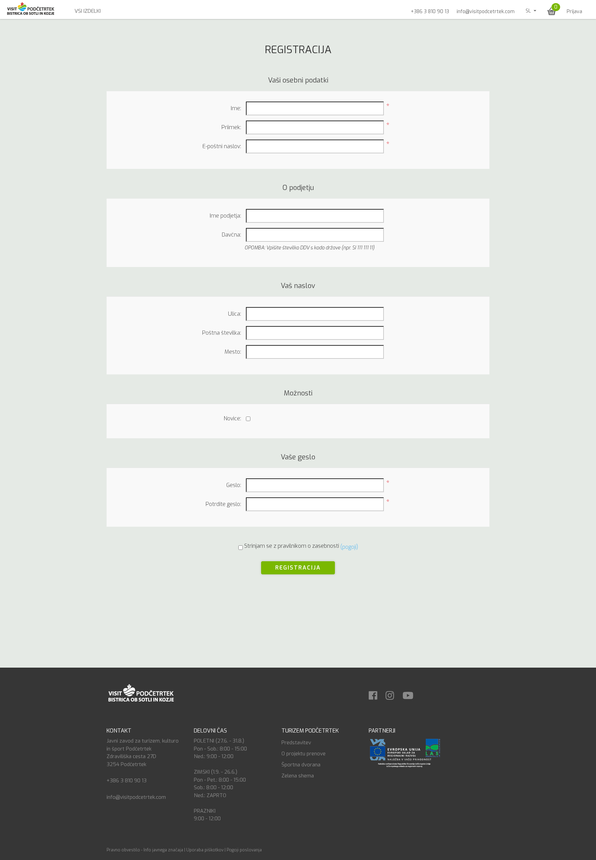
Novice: (232, 418)
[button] (551, 11)
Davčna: (231, 234)
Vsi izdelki (87, 11)
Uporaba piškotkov (204, 850)
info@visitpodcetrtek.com (486, 11)
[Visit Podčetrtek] (141, 692)
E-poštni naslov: (221, 146)
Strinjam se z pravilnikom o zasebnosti (291, 546)
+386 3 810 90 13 (430, 11)
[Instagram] (393, 693)
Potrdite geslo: (223, 504)
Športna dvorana (300, 764)
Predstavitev (296, 742)
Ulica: (234, 313)
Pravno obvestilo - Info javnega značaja (145, 850)
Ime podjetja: (225, 215)
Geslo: (233, 485)
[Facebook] (376, 693)
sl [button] (529, 11)
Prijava (574, 11)
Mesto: (233, 351)
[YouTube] (411, 693)
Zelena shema (297, 775)
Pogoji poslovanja (244, 850)
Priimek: (231, 127)
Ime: (236, 108)
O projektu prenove (303, 753)
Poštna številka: (221, 332)
